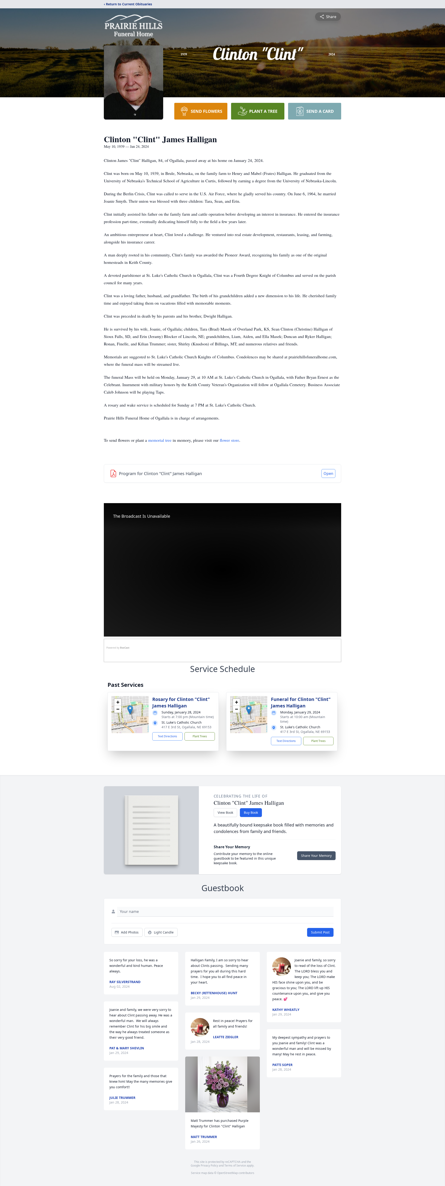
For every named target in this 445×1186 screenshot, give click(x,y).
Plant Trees (200, 736)
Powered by (117, 647)
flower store (229, 440)
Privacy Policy (209, 1165)
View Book (225, 812)
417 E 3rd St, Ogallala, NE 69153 (186, 727)
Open (328, 473)
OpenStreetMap (227, 1173)
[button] (130, 710)
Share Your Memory (316, 855)
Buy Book (251, 812)
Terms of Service (235, 1165)
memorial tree (160, 440)
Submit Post (320, 932)
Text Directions (167, 736)
